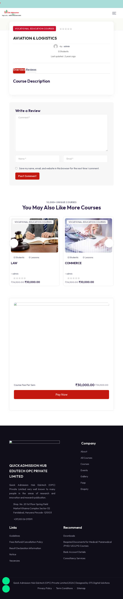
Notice (12, 554)
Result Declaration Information (25, 548)
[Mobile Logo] (11, 13)
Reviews (31, 69)
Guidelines (14, 535)
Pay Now (62, 394)
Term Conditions (64, 588)
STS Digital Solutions (99, 582)
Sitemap (81, 588)
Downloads (69, 535)
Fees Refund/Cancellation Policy (26, 541)
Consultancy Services (74, 558)
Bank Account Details (74, 551)
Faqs (83, 482)
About (84, 451)
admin (67, 46)
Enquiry (84, 488)
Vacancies (14, 560)
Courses (85, 463)
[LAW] (34, 235)
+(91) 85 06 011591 (23, 519)
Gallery (84, 476)
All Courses (86, 457)
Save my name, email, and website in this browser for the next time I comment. (59, 168)
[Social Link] (55, 593)
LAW (14, 263)
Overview (19, 69)
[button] (13, 243)
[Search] (120, 13)
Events (84, 470)
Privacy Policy (45, 588)
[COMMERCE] (88, 235)
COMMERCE (73, 263)
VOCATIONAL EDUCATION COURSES (34, 28)
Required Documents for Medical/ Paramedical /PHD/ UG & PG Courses (87, 543)
